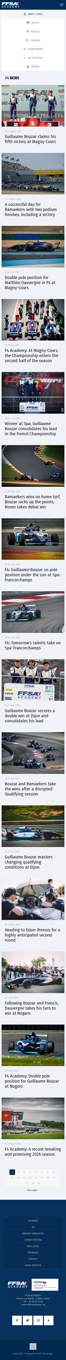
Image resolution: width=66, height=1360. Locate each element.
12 (30, 1178)
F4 (33, 1227)
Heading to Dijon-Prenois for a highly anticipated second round (32, 935)
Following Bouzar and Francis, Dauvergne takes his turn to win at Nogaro (31, 1008)
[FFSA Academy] (9, 5)
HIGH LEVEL (33, 1246)
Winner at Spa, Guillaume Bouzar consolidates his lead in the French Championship (31, 428)
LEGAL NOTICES (33, 1265)
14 (42, 1178)
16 (54, 1178)
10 (18, 1178)
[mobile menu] (61, 4)
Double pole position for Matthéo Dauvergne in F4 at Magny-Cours (30, 282)
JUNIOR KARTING (33, 1240)
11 (24, 1178)
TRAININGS (33, 1252)
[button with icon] (17, 1320)
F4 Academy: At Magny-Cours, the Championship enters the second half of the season (31, 355)
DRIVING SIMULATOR (33, 1233)
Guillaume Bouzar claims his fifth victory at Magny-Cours (30, 139)
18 (33, 1183)
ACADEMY (33, 1221)
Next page (32, 1190)
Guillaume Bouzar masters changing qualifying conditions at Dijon (29, 862)
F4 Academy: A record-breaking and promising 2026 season (33, 1152)
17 (27, 1183)
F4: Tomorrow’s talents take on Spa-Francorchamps (33, 645)
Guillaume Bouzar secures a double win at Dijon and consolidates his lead (30, 715)
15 (48, 1178)
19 (39, 1183)
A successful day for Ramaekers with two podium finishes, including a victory (31, 209)
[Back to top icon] (33, 1346)
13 (36, 1178)
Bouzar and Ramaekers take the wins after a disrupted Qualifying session (30, 789)
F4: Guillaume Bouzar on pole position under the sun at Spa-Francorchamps (33, 574)
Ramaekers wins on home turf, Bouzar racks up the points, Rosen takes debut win (32, 502)
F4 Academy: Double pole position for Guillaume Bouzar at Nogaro (32, 1081)
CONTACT (33, 1259)
